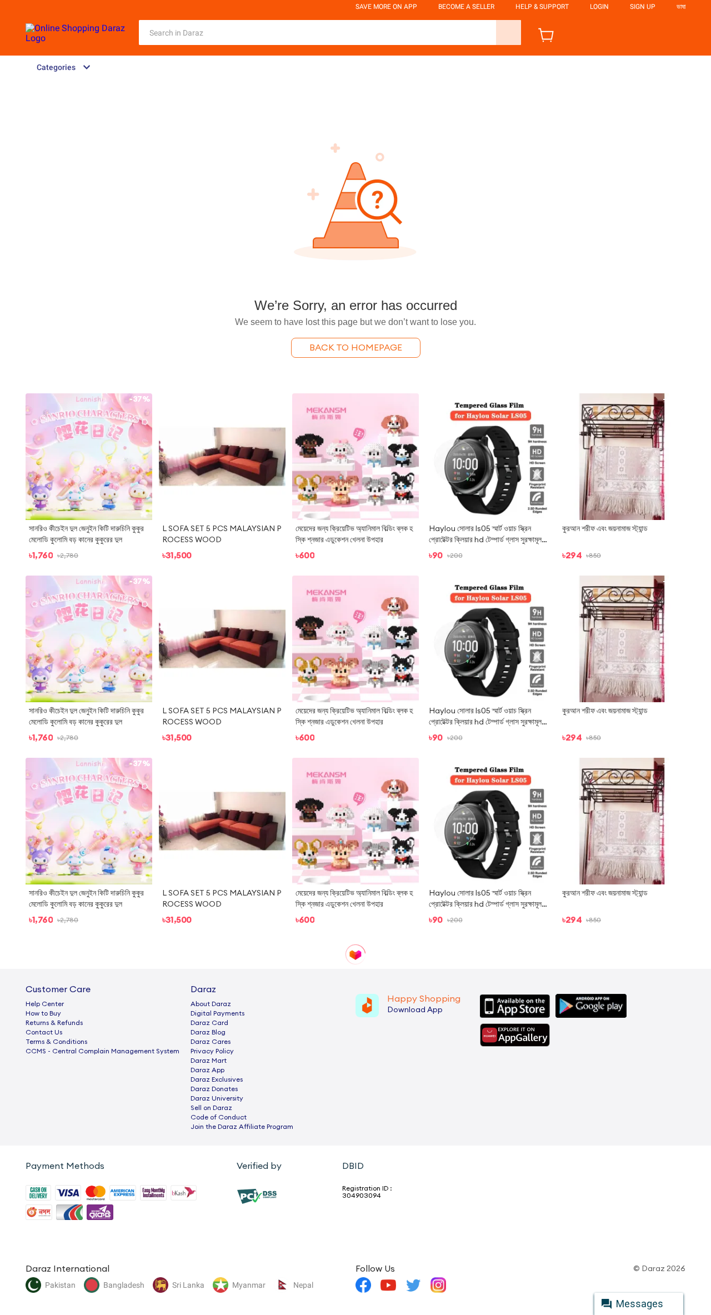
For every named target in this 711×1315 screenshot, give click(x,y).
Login (599, 7)
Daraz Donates (214, 1089)
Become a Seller (466, 7)
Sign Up (642, 7)
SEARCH (508, 32)
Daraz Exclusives (217, 1079)
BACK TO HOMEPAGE (355, 347)
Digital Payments (217, 1013)
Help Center (45, 1004)
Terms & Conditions (56, 1041)
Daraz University (217, 1098)
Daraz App (207, 1070)
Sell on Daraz (211, 1107)
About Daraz (211, 1004)
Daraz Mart (209, 1060)
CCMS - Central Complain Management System (102, 1051)
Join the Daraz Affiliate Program (242, 1126)
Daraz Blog (208, 1032)
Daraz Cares (211, 1041)
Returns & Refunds (54, 1022)
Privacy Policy (212, 1051)
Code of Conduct (219, 1117)
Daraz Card (209, 1022)
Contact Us (44, 1032)
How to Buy (43, 1013)
